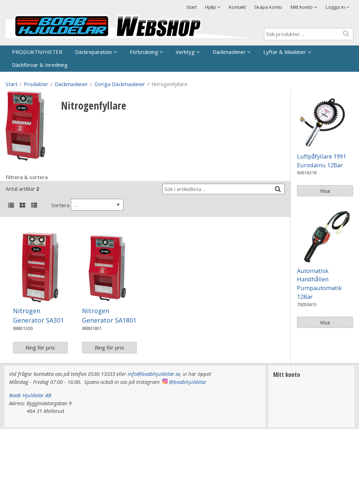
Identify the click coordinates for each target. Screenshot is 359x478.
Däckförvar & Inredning (40, 64)
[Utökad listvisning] (34, 206)
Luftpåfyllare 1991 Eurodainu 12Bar (321, 160)
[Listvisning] (11, 206)
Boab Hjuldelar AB (30, 395)
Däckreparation (93, 51)
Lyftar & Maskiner (284, 51)
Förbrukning (144, 51)
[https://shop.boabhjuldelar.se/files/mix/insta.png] (165, 381)
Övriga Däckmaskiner (119, 83)
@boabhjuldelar (187, 381)
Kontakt (237, 7)
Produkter (36, 83)
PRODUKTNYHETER (37, 51)
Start (192, 7)
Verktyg (185, 51)
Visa (325, 190)
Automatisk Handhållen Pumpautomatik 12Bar (319, 284)
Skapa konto (268, 7)
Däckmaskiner (229, 51)
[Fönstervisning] (22, 206)
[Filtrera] (278, 189)
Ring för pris (40, 347)
